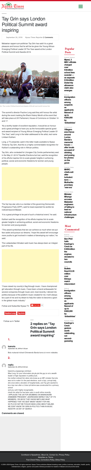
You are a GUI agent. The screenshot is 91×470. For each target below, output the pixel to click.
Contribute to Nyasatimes (31, 454)
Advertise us (42, 457)
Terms (50, 457)
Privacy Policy (64, 454)
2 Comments (48, 37)
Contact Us (53, 454)
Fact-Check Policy (33, 459)
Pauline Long (10, 313)
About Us (45, 454)
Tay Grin (21, 313)
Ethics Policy (60, 459)
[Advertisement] (30, 183)
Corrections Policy (47, 459)
